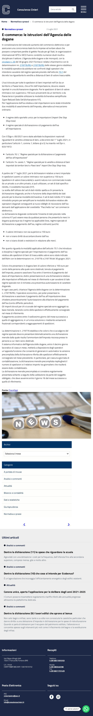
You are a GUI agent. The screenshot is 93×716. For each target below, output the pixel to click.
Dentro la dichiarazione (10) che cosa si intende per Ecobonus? (39, 573)
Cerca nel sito (56, 9)
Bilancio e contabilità (13, 493)
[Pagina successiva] (69, 524)
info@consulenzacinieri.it (14, 702)
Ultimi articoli (10, 537)
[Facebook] (51, 697)
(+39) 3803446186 (56, 666)
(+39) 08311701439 (57, 671)
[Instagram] (58, 697)
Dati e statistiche (11, 499)
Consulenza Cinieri (27, 9)
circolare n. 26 (8, 61)
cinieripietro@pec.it (12, 695)
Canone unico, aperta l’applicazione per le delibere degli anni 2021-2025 (45, 592)
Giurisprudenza (11, 507)
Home (4, 21)
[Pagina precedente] (24, 524)
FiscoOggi (13, 390)
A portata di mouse (13, 472)
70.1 (61, 72)
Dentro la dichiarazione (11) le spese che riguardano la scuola (38, 552)
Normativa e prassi (20, 21)
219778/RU (38, 65)
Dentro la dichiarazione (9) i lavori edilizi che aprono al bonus (38, 613)
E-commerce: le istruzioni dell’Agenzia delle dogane (36, 37)
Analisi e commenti (13, 478)
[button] (86, 709)
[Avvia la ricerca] (73, 9)
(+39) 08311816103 (57, 660)
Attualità (8, 486)
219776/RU (25, 65)
